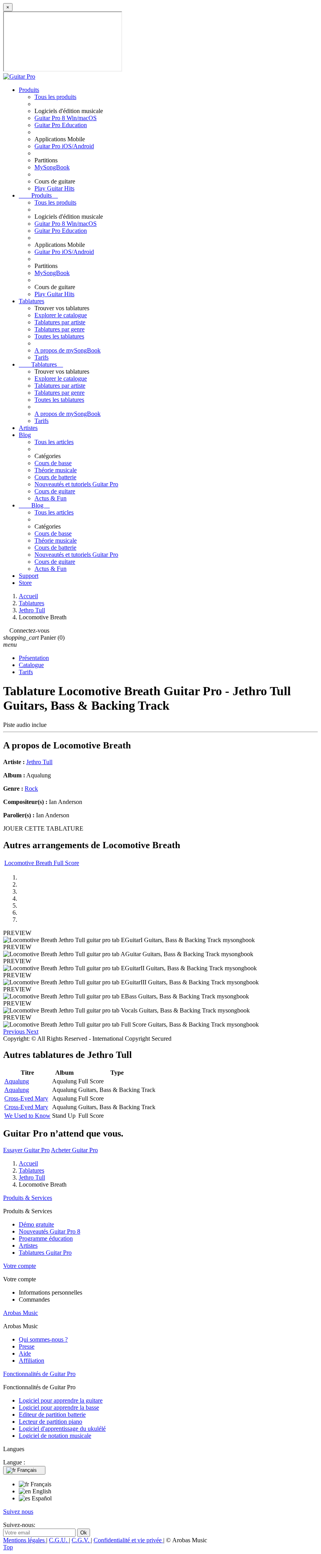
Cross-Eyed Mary (26, 1098)
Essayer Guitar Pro (26, 1150)
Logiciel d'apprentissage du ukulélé (62, 1428)
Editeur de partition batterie (52, 1414)
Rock (31, 788)
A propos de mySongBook (67, 350)
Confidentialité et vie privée (128, 1540)
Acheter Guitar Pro (74, 1150)
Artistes (28, 427)
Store (25, 582)
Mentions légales (24, 1540)
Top (8, 1547)
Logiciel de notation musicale (55, 1435)
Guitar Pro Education (60, 125)
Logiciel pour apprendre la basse (59, 1407)
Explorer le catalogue (60, 315)
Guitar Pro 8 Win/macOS (65, 118)
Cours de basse (53, 463)
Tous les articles (54, 442)
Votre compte (19, 1266)
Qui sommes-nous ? (43, 1339)
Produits (29, 89)
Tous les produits (55, 97)
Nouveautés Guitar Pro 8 (49, 1231)
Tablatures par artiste (59, 322)
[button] (14, 1031)
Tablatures (31, 301)
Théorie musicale (55, 470)
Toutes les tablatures (59, 336)
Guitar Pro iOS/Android (64, 146)
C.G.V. (81, 1540)
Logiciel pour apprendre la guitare (61, 1400)
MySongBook (52, 167)
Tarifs (41, 357)
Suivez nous (18, 1511)
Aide (25, 1353)
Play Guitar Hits (54, 188)
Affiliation (31, 1360)
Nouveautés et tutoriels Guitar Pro (76, 484)
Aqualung (16, 1081)
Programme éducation (46, 1238)
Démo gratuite (36, 1224)
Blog (25, 435)
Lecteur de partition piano (50, 1421)
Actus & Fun (50, 498)
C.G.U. (59, 1540)
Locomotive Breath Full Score (41, 863)
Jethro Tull (39, 762)
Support (28, 575)
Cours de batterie (55, 477)
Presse (26, 1346)
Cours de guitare (54, 491)
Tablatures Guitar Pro (45, 1252)
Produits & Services (27, 1197)
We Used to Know (27, 1115)
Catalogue (31, 665)
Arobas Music (20, 1312)
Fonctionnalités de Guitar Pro (39, 1374)
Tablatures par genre (59, 329)
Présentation (34, 658)
